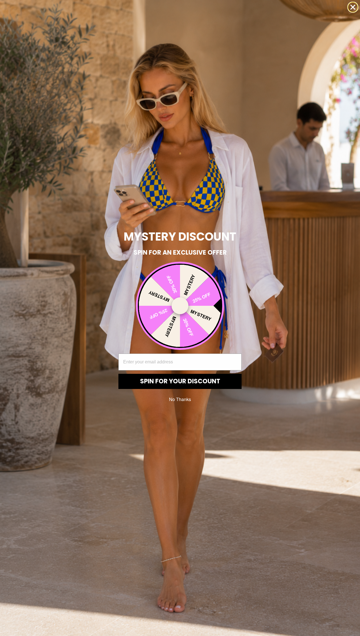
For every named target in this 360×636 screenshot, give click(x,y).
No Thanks (180, 399)
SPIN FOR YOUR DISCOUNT (180, 381)
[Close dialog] (353, 7)
